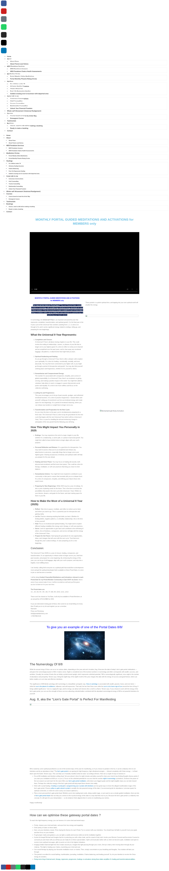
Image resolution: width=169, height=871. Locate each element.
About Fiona (14, 61)
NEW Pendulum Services (16, 66)
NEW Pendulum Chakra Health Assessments (26, 71)
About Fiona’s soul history (19, 64)
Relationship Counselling (19, 106)
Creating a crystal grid (58, 786)
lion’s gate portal (62, 771)
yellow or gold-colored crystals (60, 788)
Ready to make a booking (19, 128)
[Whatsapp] (4, 27)
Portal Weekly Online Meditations (22, 76)
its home (112, 686)
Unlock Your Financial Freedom (21, 108)
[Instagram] (4, 35)
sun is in (106, 686)
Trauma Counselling (17, 103)
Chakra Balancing (16, 89)
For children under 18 (17, 84)
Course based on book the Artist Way (23, 116)
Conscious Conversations (19, 99)
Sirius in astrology (92, 684)
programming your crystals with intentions (80, 786)
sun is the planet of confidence (45, 686)
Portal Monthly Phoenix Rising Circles (23, 79)
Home (8, 135)
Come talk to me (13, 96)
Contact (10, 131)
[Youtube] (4, 11)
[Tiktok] (4, 19)
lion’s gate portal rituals (43, 795)
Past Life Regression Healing (20, 91)
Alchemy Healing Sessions (19, 86)
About (9, 59)
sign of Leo (118, 686)
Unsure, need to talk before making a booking (26, 126)
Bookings (10, 123)
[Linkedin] (4, 50)
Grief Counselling (16, 101)
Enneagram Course (17, 118)
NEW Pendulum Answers (19, 69)
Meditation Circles (13, 74)
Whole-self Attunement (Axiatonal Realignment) (24, 111)
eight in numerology (109, 778)
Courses (10, 113)
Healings (10, 81)
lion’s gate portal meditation (77, 781)
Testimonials (10, 201)
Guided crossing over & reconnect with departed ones (29, 94)
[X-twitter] (4, 42)
